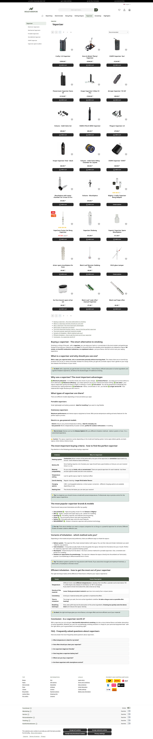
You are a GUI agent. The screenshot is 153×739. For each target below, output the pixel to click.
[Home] (43, 16)
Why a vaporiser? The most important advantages (69, 325)
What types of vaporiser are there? (64, 327)
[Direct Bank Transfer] (114, 685)
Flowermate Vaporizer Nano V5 (63, 92)
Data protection (82, 685)
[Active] (129, 708)
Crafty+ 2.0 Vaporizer (63, 56)
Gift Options (53, 682)
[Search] (96, 9)
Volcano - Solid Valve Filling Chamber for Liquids (90, 161)
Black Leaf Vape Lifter (117, 300)
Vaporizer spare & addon (35, 44)
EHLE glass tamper (117, 265)
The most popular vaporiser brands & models (67, 331)
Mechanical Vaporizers (34, 30)
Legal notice (81, 680)
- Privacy (42, 736)
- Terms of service (34, 736)
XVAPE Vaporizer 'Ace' (117, 56)
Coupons (52, 696)
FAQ (51, 680)
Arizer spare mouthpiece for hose (63, 266)
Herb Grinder (25, 685)
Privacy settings (100, 733)
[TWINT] (121, 685)
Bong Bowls (25, 691)
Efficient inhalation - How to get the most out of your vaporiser (72, 335)
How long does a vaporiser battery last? (65, 653)
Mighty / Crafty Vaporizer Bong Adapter (117, 196)
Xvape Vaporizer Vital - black (63, 161)
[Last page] (71, 32)
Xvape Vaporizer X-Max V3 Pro (90, 92)
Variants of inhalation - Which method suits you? (68, 333)
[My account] (124, 10)
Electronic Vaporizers (33, 27)
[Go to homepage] (31, 10)
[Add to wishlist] (72, 49)
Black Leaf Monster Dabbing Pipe (90, 266)
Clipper (24, 689)
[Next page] (67, 32)
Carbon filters (26, 694)
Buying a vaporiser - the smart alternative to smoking (70, 322)
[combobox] (76, 9)
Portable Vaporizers (33, 33)
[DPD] (124, 681)
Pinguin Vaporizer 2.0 (117, 126)
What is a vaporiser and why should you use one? (68, 323)
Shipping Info (54, 694)
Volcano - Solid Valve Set (63, 126)
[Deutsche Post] (109, 681)
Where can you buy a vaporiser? (63, 658)
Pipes (23, 687)
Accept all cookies (75, 730)
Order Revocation (82, 687)
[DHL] (117, 681)
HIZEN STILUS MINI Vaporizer (89, 126)
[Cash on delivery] (114, 689)
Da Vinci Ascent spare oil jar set (63, 301)
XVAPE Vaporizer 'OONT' (117, 161)
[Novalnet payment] (108, 685)
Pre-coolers (25, 696)
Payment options (54, 691)
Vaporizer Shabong (90, 230)
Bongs (24, 680)
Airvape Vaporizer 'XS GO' (117, 91)
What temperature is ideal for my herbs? (66, 640)
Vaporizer (30, 23)
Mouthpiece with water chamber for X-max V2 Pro (63, 196)
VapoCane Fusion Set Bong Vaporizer (62, 231)
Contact (52, 689)
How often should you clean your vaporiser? (67, 644)
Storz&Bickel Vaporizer (34, 37)
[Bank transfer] (108, 689)
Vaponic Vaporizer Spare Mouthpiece (117, 231)
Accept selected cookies (99, 730)
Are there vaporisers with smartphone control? (68, 662)
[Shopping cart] (129, 10)
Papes (24, 682)
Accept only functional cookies (75, 733)
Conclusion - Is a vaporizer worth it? (64, 337)
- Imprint (25, 736)
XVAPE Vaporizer (32, 40)
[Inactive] (129, 711)
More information (36, 733)
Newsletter (53, 685)
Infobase (52, 687)
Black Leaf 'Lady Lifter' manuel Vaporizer (90, 301)
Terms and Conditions (84, 682)
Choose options (117, 204)
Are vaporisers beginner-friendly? (63, 649)
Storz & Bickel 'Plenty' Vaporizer (90, 57)
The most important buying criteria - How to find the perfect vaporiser (75, 329)
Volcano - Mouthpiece (90, 195)
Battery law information (84, 691)
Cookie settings (82, 689)
